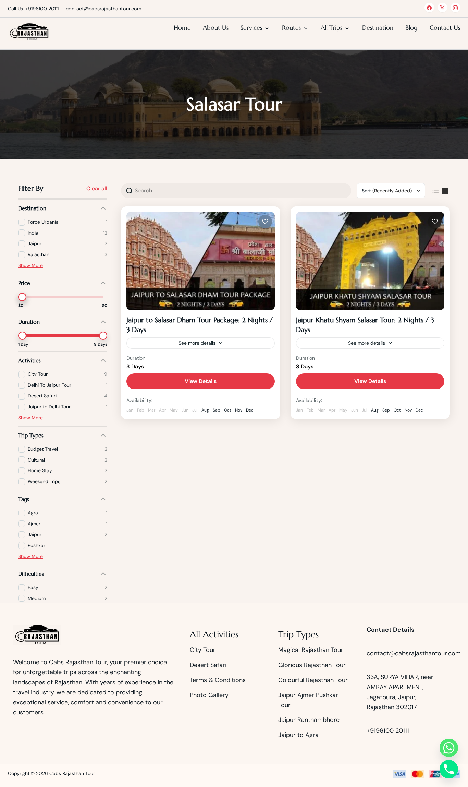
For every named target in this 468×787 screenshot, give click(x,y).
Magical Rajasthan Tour (310, 650)
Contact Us (445, 28)
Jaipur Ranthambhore (309, 720)
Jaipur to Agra (298, 735)
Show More (30, 265)
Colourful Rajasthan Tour (313, 680)
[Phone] (449, 769)
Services (251, 28)
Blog (411, 28)
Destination (377, 28)
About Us (216, 28)
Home (182, 28)
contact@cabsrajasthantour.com (414, 653)
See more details (196, 343)
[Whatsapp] (449, 748)
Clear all (96, 188)
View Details (201, 381)
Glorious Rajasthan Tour (312, 665)
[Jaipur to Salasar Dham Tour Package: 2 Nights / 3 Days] (200, 261)
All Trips (331, 28)
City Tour (202, 650)
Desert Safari (208, 665)
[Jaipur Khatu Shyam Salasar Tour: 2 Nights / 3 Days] (370, 261)
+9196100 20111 (388, 731)
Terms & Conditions (218, 680)
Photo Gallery (209, 695)
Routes (291, 28)
